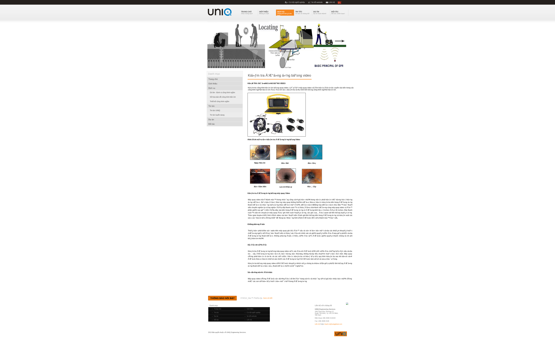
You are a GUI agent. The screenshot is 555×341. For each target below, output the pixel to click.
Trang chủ (217, 309)
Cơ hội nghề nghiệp (297, 2)
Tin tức (216, 312)
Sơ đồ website (317, 2)
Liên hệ (332, 2)
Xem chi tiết (267, 298)
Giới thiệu (250, 309)
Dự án (216, 316)
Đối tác (216, 320)
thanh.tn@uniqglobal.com (333, 324)
